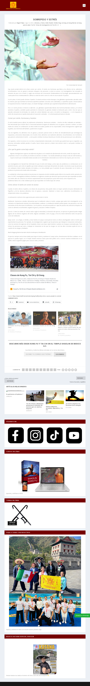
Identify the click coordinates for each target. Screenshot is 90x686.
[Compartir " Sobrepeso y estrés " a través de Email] (51, 370)
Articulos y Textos (40, 23)
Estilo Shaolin (49, 23)
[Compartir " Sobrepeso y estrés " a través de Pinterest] (37, 370)
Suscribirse (60, 354)
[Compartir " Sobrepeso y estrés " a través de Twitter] (27, 370)
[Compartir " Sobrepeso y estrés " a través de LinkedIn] (41, 370)
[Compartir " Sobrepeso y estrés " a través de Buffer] (44, 370)
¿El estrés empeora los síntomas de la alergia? (73, 404)
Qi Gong (64, 23)
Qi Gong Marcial (71, 23)
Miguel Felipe (20, 23)
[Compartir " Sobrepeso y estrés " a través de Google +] (30, 370)
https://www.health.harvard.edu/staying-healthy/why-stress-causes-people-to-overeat (37, 296)
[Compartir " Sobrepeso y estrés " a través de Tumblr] (34, 370)
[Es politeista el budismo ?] (15, 391)
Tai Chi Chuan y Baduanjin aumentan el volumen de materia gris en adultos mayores (35, 406)
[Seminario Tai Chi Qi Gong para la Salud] (19, 318)
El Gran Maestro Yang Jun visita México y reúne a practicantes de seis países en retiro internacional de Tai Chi (69, 328)
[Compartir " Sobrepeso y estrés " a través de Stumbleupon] (48, 370)
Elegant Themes (16, 684)
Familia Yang (57, 23)
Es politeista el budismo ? (14, 394)
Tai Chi (33, 25)
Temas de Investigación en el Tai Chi (46, 25)
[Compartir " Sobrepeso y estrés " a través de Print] (55, 370)
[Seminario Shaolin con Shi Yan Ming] (44, 318)
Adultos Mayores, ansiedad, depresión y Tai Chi (54, 408)
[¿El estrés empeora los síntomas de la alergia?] (75, 395)
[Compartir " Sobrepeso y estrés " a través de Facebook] (23, 370)
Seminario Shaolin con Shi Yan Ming (44, 325)
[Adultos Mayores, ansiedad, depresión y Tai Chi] (55, 397)
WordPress (34, 684)
